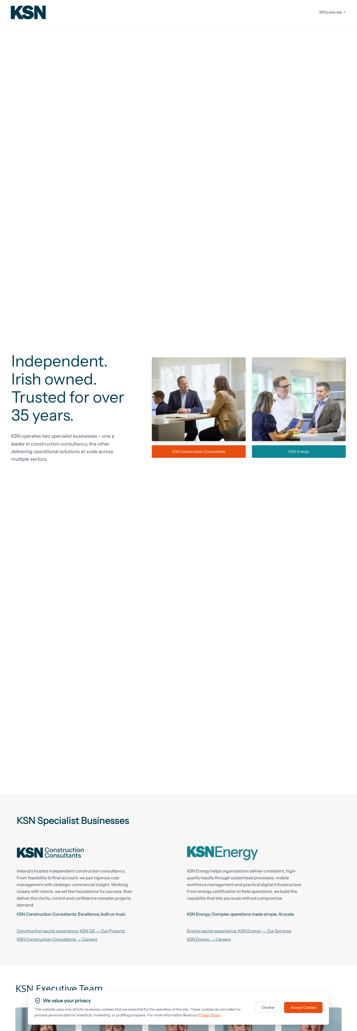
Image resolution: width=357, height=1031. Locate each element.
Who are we (330, 12)
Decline (268, 1007)
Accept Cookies (303, 1007)
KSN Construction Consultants (198, 451)
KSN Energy (299, 451)
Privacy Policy (210, 1015)
